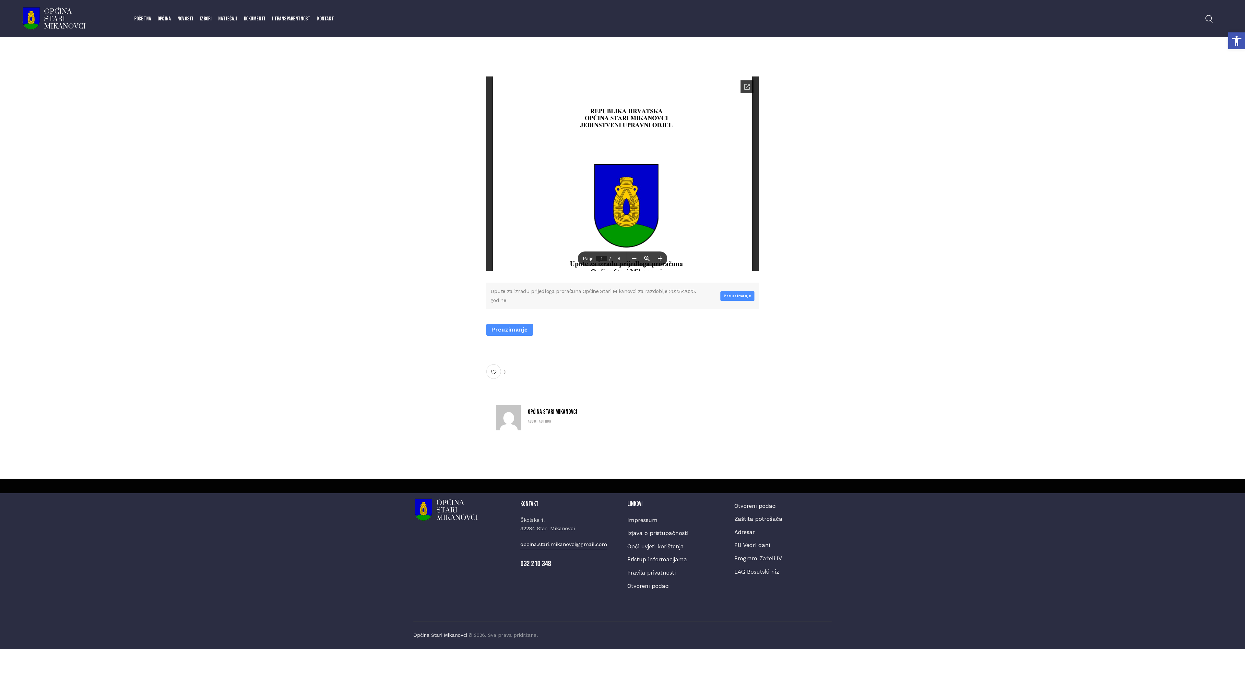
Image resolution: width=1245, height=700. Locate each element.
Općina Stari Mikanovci (552, 412)
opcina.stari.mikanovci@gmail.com (563, 544)
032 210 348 (535, 563)
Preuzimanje (738, 296)
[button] (1236, 40)
